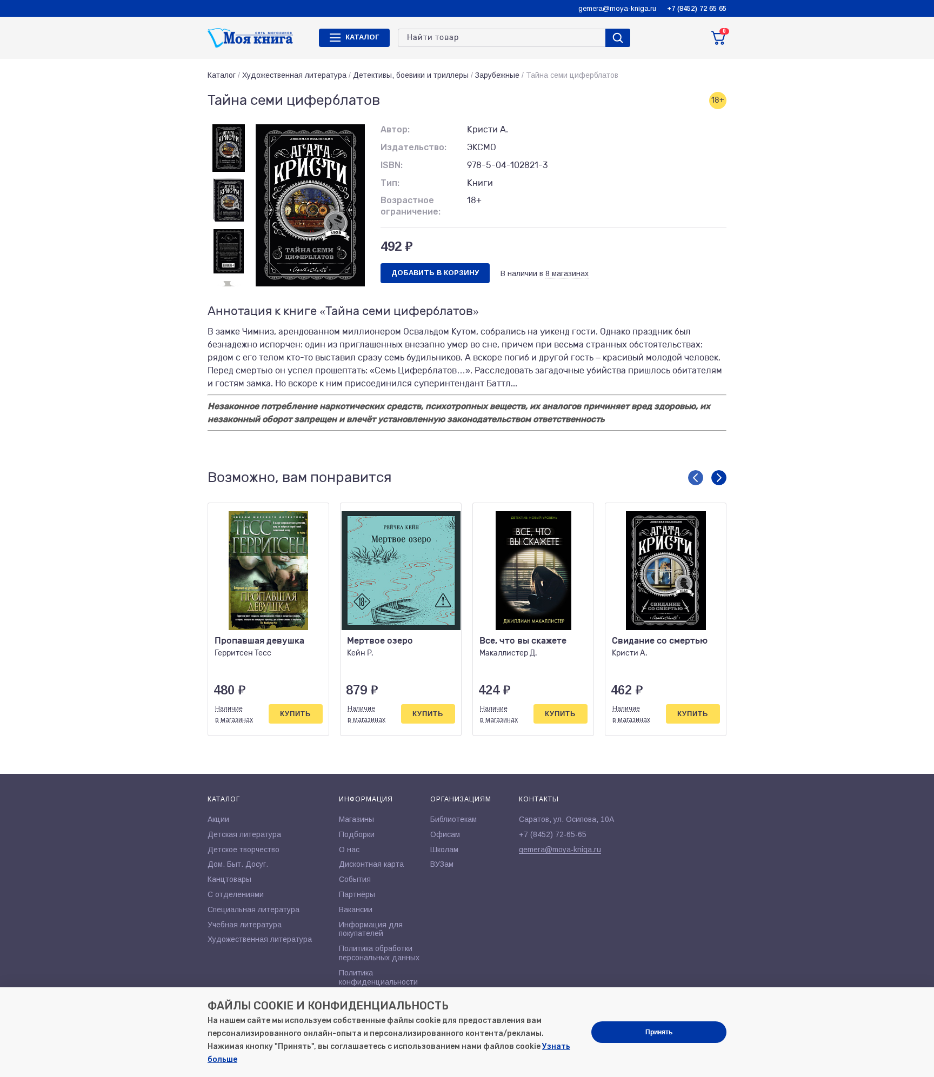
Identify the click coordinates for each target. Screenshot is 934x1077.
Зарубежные (497, 75)
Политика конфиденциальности (378, 977)
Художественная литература (294, 75)
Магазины (356, 819)
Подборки (357, 834)
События (355, 879)
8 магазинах (567, 273)
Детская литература (244, 834)
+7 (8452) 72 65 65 (696, 8)
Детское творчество (243, 849)
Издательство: (413, 147)
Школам (444, 849)
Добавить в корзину (435, 273)
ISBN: (392, 165)
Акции (218, 819)
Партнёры (357, 894)
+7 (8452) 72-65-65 (552, 834)
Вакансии (355, 909)
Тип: (390, 183)
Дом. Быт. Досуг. (238, 864)
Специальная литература (253, 909)
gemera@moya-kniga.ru (617, 8)
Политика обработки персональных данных (379, 953)
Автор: (395, 129)
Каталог (222, 75)
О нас (349, 849)
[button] (695, 477)
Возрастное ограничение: (411, 206)
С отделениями (236, 894)
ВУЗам (441, 864)
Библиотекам (453, 819)
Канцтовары (229, 879)
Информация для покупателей (371, 929)
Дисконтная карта (371, 864)
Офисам (445, 834)
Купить (295, 714)
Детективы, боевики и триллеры (411, 75)
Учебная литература (245, 924)
